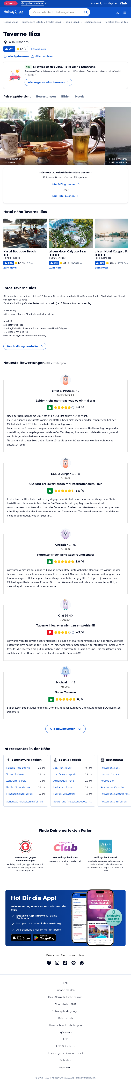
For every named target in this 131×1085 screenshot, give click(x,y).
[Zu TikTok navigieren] (65, 963)
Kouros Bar (107, 780)
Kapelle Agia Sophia (18, 767)
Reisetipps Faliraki (92, 22)
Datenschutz (65, 1018)
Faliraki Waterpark (64, 793)
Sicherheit (66, 1060)
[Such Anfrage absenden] (86, 12)
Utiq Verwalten (65, 1032)
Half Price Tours (62, 787)
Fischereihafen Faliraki (19, 793)
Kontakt (95, 3)
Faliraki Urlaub (72, 22)
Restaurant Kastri (110, 767)
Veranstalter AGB (65, 1004)
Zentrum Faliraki (16, 780)
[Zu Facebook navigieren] (49, 963)
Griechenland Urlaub (32, 22)
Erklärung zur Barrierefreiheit (65, 1053)
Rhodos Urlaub (53, 22)
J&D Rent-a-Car (62, 767)
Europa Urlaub (10, 22)
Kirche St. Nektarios (18, 787)
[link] (117, 12)
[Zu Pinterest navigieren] (73, 963)
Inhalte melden (66, 990)
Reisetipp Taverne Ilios (116, 22)
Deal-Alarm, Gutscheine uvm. (65, 997)
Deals (9, 3)
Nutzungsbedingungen (65, 1011)
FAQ (65, 983)
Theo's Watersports (64, 774)
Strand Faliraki (15, 774)
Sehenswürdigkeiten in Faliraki (24, 801)
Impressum (65, 1067)
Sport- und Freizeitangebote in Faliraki (72, 801)
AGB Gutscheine (65, 1046)
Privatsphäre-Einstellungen (65, 1025)
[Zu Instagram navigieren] (57, 963)
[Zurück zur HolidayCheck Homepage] (13, 12)
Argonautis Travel (64, 780)
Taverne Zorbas (109, 774)
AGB (65, 1039)
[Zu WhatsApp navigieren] (81, 963)
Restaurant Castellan (112, 787)
